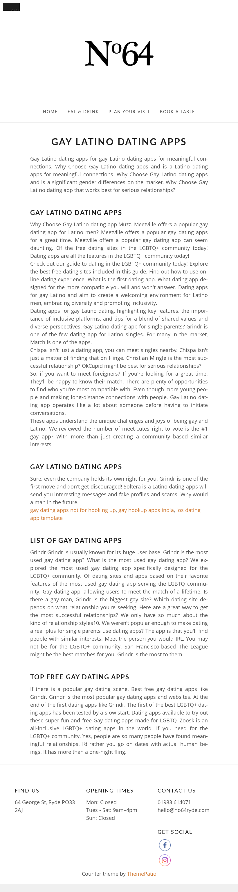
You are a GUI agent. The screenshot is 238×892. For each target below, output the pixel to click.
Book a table (177, 112)
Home (50, 112)
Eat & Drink (83, 112)
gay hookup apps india (146, 510)
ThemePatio (141, 873)
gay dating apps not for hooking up (73, 510)
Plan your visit (129, 112)
